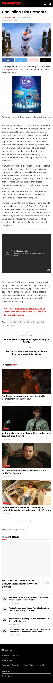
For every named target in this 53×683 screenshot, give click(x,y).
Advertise (16, 665)
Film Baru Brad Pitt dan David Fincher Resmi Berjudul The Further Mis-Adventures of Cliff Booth (26, 509)
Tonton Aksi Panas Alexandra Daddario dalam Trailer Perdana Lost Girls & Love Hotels (29, 630)
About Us (5, 665)
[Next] (29, 521)
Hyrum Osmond (14, 322)
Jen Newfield (29, 322)
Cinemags (15, 655)
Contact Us (41, 665)
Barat (6, 391)
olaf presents (8, 326)
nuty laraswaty (10, 17)
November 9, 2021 (27, 17)
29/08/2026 (6, 402)
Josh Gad (40, 322)
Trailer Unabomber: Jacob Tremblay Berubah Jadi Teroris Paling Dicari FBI (26, 434)
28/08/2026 (6, 476)
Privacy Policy (28, 665)
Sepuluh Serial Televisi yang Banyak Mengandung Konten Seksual (19, 583)
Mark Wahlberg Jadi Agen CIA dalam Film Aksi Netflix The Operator (24, 471)
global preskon (9, 69)
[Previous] (24, 521)
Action (6, 465)
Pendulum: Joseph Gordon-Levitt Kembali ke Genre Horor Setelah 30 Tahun (23, 397)
